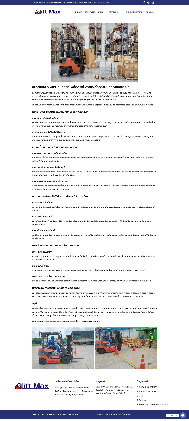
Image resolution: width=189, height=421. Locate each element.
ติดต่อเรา (150, 11)
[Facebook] (144, 2)
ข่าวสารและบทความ (134, 11)
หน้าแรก (78, 11)
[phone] (153, 2)
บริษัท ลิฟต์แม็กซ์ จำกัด (67, 381)
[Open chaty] (183, 415)
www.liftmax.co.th (53, 321)
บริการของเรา (114, 11)
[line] (148, 2)
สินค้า (100, 11)
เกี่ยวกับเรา (90, 11)
